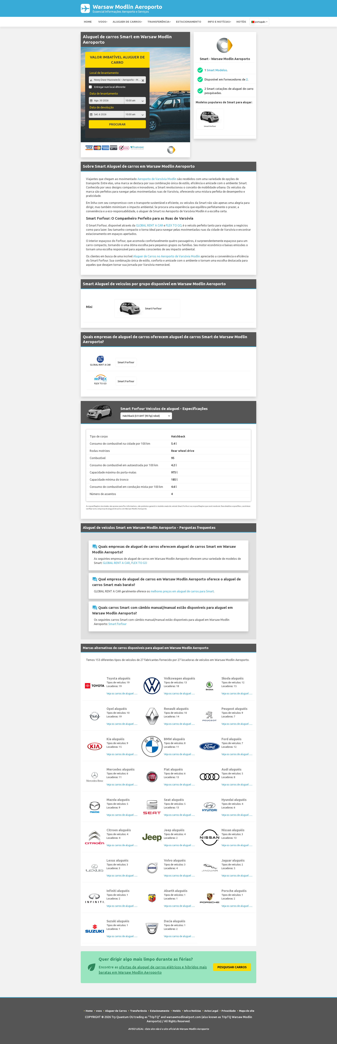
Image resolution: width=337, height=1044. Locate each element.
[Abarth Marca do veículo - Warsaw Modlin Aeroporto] (152, 898)
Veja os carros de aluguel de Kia (124, 754)
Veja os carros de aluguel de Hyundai (241, 815)
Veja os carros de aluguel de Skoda (240, 693)
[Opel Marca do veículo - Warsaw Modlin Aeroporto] (94, 716)
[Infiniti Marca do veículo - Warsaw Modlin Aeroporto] (94, 898)
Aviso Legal (211, 1010)
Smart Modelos (217, 70)
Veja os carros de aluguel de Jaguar (241, 875)
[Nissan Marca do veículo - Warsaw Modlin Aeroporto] (209, 837)
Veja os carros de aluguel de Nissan (241, 845)
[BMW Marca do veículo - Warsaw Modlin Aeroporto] (152, 746)
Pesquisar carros (232, 967)
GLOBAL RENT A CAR (149, 225)
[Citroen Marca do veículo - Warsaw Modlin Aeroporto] (94, 837)
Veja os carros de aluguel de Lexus (125, 875)
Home (88, 21)
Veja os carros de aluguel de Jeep (182, 845)
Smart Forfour (117, 623)
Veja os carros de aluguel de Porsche (242, 906)
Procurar (117, 124)
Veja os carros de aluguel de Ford (239, 754)
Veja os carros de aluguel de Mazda (126, 815)
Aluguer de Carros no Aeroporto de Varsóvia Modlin (166, 256)
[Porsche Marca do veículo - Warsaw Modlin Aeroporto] (209, 898)
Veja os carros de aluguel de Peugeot (242, 723)
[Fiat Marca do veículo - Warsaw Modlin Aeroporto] (152, 777)
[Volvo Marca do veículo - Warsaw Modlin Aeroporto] (152, 868)
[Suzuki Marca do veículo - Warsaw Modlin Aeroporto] (94, 928)
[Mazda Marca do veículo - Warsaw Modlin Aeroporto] (94, 807)
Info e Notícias (219, 21)
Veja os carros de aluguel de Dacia (182, 936)
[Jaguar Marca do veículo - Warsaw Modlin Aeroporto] (209, 868)
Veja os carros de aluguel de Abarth (183, 906)
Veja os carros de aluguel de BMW (182, 754)
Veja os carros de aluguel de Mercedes (128, 784)
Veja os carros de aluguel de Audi (239, 784)
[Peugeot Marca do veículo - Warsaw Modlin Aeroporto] (209, 716)
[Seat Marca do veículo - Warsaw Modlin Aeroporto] (152, 807)
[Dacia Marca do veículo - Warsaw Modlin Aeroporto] (152, 929)
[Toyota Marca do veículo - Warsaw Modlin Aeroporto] (94, 685)
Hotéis (241, 21)
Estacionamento (188, 21)
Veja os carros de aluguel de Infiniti (125, 906)
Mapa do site (246, 1010)
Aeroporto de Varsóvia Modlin (156, 178)
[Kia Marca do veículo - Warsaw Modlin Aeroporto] (94, 746)
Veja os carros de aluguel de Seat (182, 815)
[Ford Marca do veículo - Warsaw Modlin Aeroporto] (209, 746)
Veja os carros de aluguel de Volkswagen (186, 693)
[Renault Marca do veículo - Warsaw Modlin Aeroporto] (152, 716)
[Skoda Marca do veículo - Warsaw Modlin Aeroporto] (209, 686)
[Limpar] (143, 80)
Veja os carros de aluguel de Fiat (181, 784)
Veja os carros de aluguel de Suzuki (126, 936)
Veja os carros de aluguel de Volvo (182, 875)
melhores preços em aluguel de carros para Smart (182, 591)
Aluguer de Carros (127, 21)
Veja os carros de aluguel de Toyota (126, 693)
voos (102, 21)
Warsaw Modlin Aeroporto (127, 8)
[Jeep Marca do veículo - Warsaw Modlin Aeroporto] (152, 837)
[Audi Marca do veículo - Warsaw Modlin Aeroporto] (209, 777)
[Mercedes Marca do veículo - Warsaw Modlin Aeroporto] (94, 777)
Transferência (158, 21)
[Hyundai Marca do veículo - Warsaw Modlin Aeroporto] (209, 807)
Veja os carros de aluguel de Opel (125, 723)
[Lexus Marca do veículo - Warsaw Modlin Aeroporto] (94, 868)
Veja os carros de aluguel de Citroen (126, 845)
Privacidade (229, 1010)
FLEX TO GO (173, 225)
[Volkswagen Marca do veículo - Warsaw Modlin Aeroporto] (152, 685)
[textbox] (117, 79)
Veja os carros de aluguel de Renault (183, 723)
